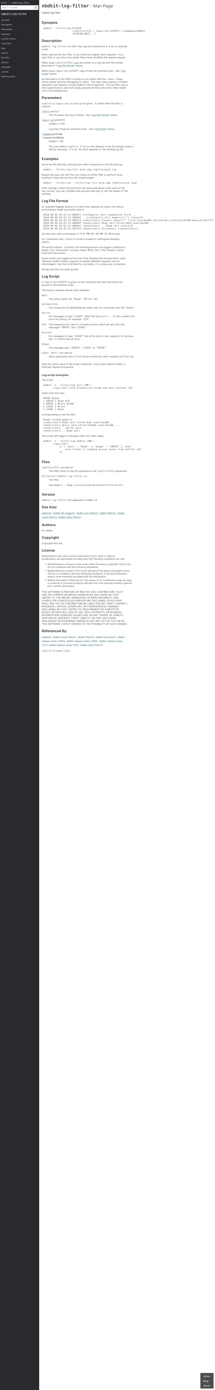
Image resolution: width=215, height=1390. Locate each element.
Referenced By (8, 76)
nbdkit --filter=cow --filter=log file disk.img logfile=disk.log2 (89, 182)
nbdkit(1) (46, 513)
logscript (48, 120)
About (206, 1385)
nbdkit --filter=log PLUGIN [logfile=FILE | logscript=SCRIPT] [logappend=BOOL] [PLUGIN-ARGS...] (94, 31)
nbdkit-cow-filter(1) (87, 513)
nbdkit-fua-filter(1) (106, 637)
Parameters (6, 29)
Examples (5, 34)
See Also (5, 57)
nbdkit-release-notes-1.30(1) (82, 641)
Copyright (5, 67)
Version (4, 53)
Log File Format (8, 39)
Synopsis (5, 20)
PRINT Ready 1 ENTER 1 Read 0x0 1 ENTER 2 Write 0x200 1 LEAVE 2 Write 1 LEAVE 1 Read (58, 404)
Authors (4, 62)
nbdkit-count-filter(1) (64, 637)
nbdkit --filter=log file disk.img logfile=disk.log (79, 169)
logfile (47, 111)
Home (206, 1376)
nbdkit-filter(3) (107, 513)
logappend (48, 134)
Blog (205, 1381)
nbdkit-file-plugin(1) (64, 513)
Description (6, 24)
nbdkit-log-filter (13, 14)
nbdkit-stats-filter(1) (69, 517)
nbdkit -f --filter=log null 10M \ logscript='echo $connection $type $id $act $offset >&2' (88, 386)
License (4, 72)
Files (3, 48)
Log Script (6, 43)
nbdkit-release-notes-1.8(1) (64, 645)
